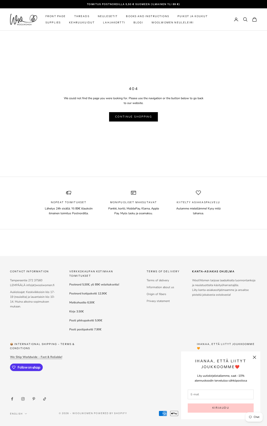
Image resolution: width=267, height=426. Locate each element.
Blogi (138, 22)
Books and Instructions (147, 16)
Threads (81, 16)
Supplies (53, 22)
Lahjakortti (114, 22)
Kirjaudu (220, 408)
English (16, 413)
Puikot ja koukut (193, 16)
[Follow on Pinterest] (34, 399)
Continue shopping (133, 117)
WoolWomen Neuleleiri (172, 22)
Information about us (160, 287)
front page (55, 16)
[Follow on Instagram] (23, 399)
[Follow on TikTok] (45, 399)
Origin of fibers (156, 294)
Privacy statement (158, 301)
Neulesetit (108, 16)
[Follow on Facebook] (12, 399)
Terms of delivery (158, 280)
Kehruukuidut (82, 22)
